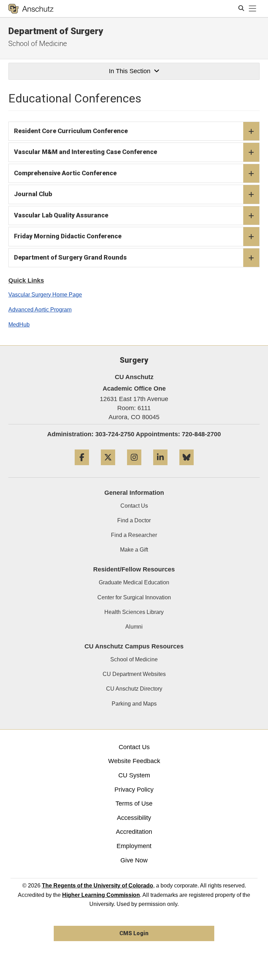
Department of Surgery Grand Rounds (70, 257)
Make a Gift (134, 550)
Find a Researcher (134, 535)
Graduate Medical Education (134, 582)
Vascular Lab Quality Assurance (61, 215)
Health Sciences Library (134, 612)
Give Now (134, 860)
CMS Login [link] (133, 933)
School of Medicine (37, 43)
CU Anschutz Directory (134, 689)
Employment (134, 846)
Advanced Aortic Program (40, 310)
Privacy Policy (134, 789)
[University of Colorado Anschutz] (30, 9)
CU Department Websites (134, 674)
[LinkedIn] (160, 468)
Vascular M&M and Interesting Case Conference (85, 151)
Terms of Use (134, 803)
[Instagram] (134, 468)
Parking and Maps (134, 704)
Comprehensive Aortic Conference (65, 173)
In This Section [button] (129, 71)
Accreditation (134, 831)
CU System (134, 775)
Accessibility (134, 817)
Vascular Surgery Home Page (45, 295)
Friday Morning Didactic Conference (67, 236)
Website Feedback (134, 760)
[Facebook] (81, 468)
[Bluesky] (186, 468)
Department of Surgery (55, 31)
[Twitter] (108, 468)
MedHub (19, 325)
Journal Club (33, 194)
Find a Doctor (134, 520)
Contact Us (134, 506)
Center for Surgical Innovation (134, 597)
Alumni (134, 627)
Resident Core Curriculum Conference (71, 130)
